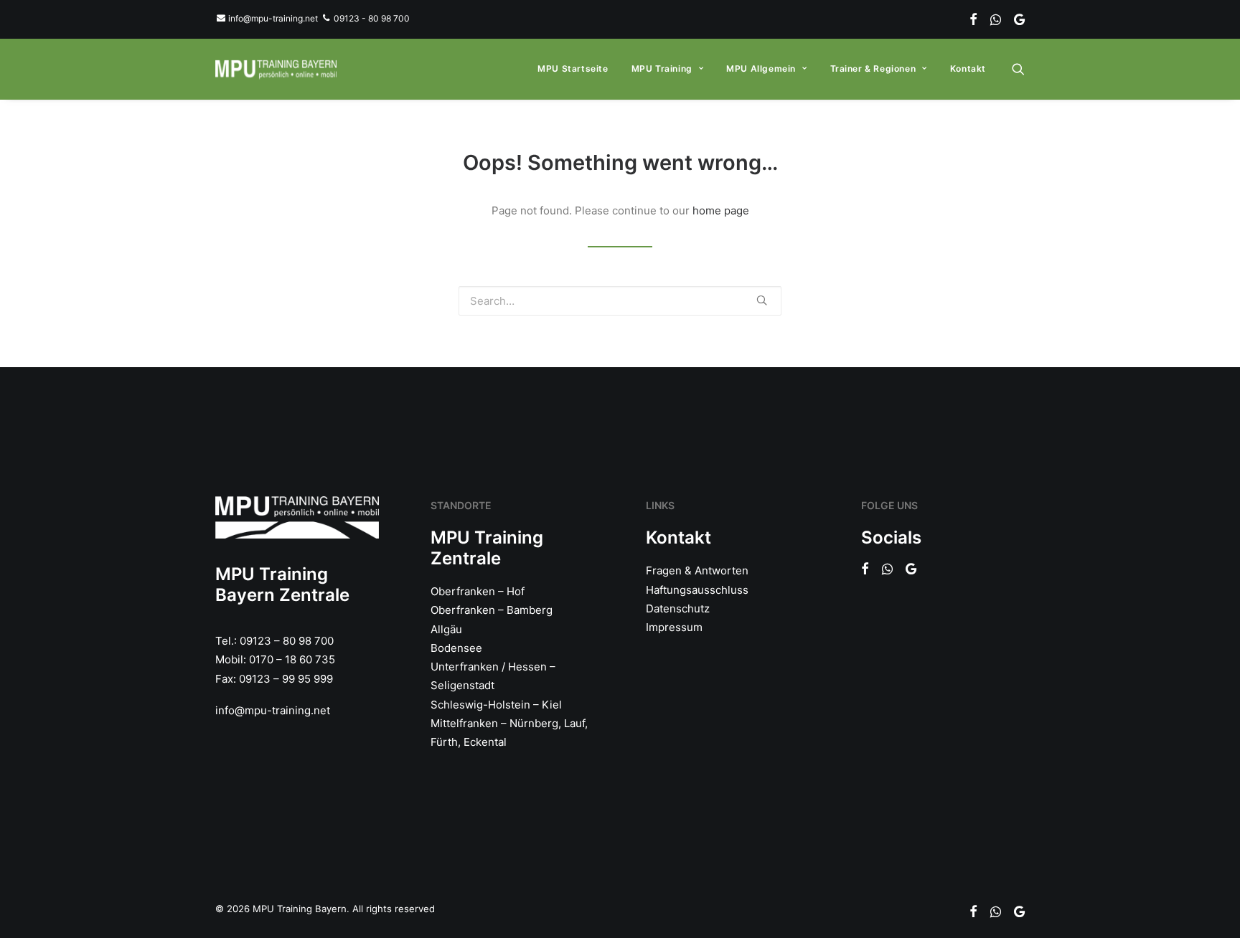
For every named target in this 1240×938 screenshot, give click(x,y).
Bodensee (456, 648)
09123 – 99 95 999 (286, 679)
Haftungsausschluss (697, 590)
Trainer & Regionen (873, 68)
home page (720, 210)
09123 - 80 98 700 (370, 18)
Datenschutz (678, 608)
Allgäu (446, 629)
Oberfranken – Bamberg (492, 610)
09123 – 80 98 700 (287, 641)
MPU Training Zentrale (487, 548)
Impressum (674, 627)
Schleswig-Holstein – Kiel (496, 704)
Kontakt (968, 68)
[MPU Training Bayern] (276, 69)
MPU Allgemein (761, 68)
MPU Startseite (572, 68)
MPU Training (661, 68)
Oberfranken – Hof (478, 591)
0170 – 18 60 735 (292, 659)
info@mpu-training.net (272, 18)
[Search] (1018, 69)
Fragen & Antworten (697, 570)
